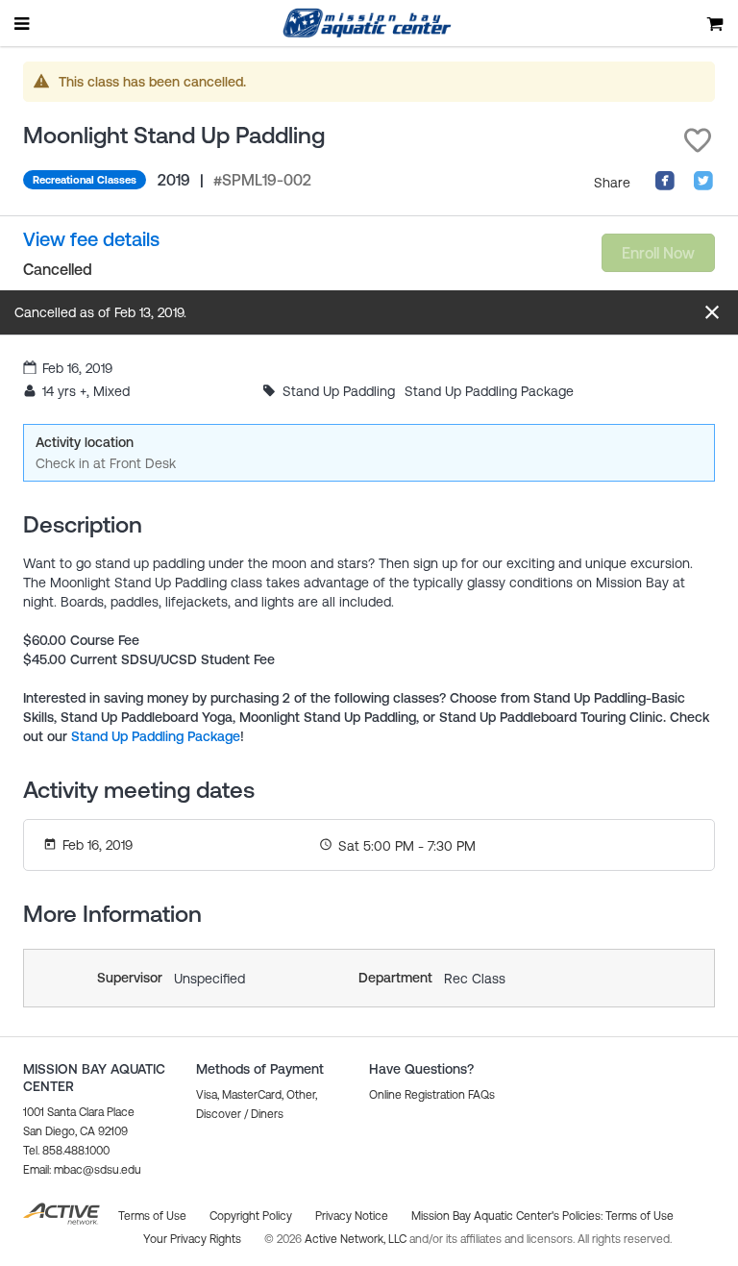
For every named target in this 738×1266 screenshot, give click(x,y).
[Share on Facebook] (664, 186)
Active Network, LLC (357, 1239)
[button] (697, 140)
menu (23, 23)
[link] (91, 240)
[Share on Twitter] (703, 186)
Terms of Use (639, 1216)
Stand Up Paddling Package (155, 736)
